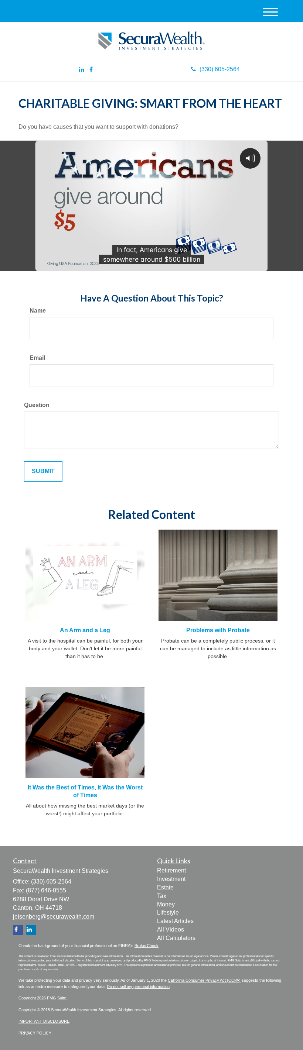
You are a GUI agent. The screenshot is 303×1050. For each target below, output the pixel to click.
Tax (161, 896)
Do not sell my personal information (138, 986)
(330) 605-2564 (220, 69)
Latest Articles (175, 921)
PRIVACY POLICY (34, 1033)
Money (166, 904)
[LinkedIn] (81, 70)
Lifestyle (168, 912)
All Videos (170, 929)
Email (37, 358)
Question (37, 405)
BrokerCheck (147, 945)
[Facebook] (91, 70)
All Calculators (176, 938)
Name (38, 310)
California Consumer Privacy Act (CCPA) (204, 980)
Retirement (171, 870)
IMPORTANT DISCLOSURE (43, 1021)
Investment (171, 879)
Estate (165, 887)
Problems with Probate (218, 630)
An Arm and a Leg (85, 630)
